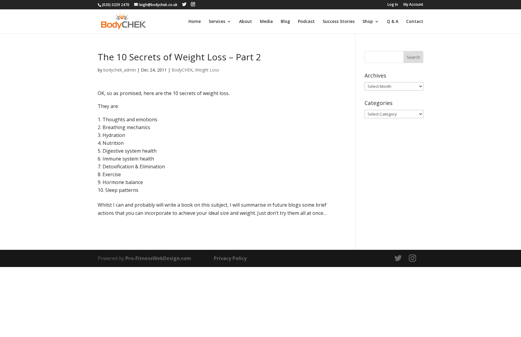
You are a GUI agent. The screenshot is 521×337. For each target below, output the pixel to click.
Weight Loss (207, 70)
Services (217, 21)
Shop (367, 21)
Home (194, 21)
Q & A (392, 21)
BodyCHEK (182, 70)
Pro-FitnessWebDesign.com (158, 258)
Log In (392, 5)
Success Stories (339, 21)
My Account (413, 5)
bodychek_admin (119, 70)
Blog (285, 21)
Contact (414, 21)
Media (266, 21)
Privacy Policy (230, 258)
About (245, 21)
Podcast (306, 21)
